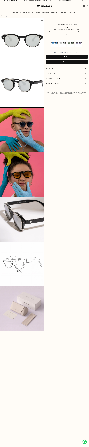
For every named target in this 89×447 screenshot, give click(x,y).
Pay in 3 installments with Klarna (23, 1)
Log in (79, 6)
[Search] (2, 16)
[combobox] (46, 16)
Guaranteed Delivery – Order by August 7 (52, 3)
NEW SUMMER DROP (51, 1)
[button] (6, 10)
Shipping (64, 29)
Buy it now (66, 61)
